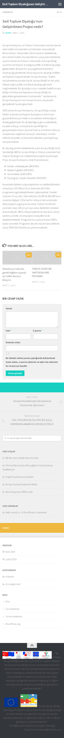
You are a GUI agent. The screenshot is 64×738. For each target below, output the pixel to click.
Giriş (7, 601)
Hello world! (11, 512)
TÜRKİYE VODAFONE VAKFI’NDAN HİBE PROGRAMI (42, 272)
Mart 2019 (10, 551)
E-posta (38, 330)
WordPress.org (12, 624)
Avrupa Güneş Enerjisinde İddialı (21, 484)
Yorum (9, 308)
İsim (9, 330)
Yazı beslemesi (12, 608)
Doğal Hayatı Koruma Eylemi (19, 476)
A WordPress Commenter (34, 512)
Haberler (7, 12)
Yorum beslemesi (13, 616)
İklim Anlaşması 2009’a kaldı (19, 491)
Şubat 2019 (10, 559)
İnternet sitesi (13, 342)
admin (8, 33)
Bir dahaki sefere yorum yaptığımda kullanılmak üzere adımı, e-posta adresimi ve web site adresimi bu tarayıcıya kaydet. (32, 362)
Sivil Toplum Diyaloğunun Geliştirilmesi (25, 4)
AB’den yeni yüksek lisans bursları (22, 457)
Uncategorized (12, 584)
